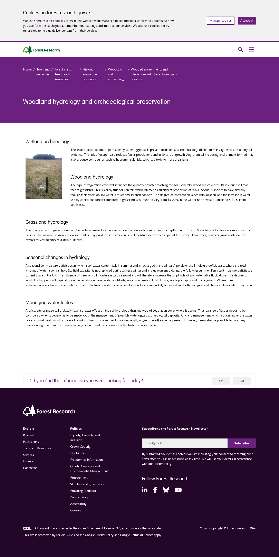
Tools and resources (43, 72)
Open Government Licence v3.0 (99, 528)
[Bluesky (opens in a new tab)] (166, 490)
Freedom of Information (86, 460)
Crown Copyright (81, 447)
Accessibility (78, 504)
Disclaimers (78, 453)
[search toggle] (240, 49)
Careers (28, 461)
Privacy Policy (79, 497)
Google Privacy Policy (99, 535)
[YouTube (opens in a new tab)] (178, 490)
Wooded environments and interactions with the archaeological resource (154, 74)
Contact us (30, 468)
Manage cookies (221, 20)
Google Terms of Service (136, 535)
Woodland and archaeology (116, 74)
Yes (221, 381)
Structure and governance (87, 484)
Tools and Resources (37, 448)
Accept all (246, 20)
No (242, 381)
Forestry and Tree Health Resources (62, 74)
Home (27, 69)
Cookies (75, 510)
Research (29, 435)
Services (28, 455)
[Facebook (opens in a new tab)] (155, 490)
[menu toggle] (252, 49)
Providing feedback (83, 491)
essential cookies (53, 21)
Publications (31, 442)
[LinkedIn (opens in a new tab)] (144, 490)
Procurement (79, 478)
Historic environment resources (91, 74)
